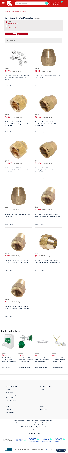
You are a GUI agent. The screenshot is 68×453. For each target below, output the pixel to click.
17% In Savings (16, 256)
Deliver (13, 22)
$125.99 (20, 353)
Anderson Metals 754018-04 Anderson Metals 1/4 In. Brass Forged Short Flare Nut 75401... (17, 169)
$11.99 (7, 253)
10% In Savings (47, 117)
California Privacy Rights (46, 420)
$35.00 (54, 355)
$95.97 (3, 353)
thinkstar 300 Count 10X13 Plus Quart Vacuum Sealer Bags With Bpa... (9, 359)
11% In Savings (17, 117)
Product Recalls (42, 424)
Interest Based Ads (36, 422)
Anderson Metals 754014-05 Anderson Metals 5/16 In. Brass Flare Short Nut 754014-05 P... (47, 169)
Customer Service (11, 386)
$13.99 (37, 355)
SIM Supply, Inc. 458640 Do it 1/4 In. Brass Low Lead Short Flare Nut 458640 (17, 307)
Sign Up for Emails (11, 400)
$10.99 (37, 253)
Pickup (13, 26)
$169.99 (37, 353)
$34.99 (37, 115)
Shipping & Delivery (11, 398)
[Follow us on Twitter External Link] (51, 449)
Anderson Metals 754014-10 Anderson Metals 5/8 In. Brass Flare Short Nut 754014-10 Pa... (47, 123)
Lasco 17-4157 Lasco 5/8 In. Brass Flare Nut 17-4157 (17, 215)
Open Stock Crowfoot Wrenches (19, 11)
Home (6, 11)
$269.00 (54, 353)
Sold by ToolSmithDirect (10, 85)
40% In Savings (17, 71)
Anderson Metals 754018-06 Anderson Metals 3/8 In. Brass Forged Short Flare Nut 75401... (17, 123)
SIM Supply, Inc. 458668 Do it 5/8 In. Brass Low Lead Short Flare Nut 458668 (47, 215)
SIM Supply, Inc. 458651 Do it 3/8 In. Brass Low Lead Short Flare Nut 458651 (47, 261)
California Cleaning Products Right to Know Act (33, 427)
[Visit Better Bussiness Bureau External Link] (8, 449)
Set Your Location (13, 23)
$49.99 (7, 68)
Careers (28, 420)
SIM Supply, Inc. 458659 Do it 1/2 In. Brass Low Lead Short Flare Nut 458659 (17, 261)
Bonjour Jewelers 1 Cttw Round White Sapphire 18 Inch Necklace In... (59, 359)
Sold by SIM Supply (39, 85)
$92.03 (4, 355)
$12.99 (7, 207)
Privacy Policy (24, 424)
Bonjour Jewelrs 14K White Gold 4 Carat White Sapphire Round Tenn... (42, 359)
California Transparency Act (22, 422)
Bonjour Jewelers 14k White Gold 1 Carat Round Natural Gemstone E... (25, 359)
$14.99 (21, 355)
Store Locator (43, 409)
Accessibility (34, 420)
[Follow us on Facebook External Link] (46, 449)
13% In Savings (17, 209)
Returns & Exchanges (11, 395)
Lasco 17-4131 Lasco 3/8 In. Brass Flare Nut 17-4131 (47, 76)
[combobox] (32, 3)
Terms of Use (33, 424)
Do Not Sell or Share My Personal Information (33, 429)
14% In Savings (46, 256)
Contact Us (9, 389)
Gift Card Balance (10, 412)
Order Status (9, 392)
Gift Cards (42, 389)
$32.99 (37, 161)
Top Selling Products (10, 331)
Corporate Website (19, 420)
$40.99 (7, 115)
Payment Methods (47, 422)
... (9, 11)
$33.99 (7, 161)
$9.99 (37, 68)
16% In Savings (46, 71)
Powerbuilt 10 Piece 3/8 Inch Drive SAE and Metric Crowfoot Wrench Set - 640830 (17, 77)
